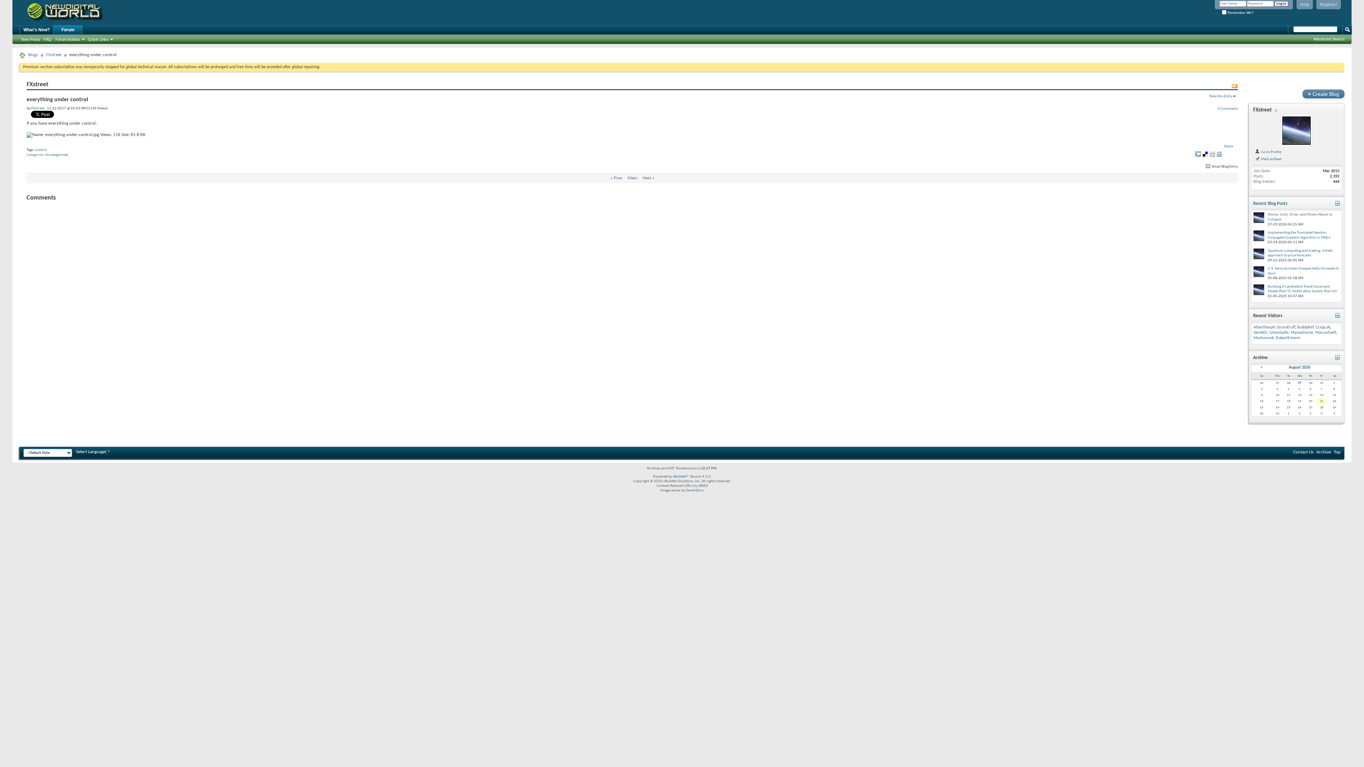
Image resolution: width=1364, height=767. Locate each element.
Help (1304, 4)
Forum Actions (67, 39)
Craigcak (1323, 327)
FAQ (48, 39)
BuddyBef (1305, 327)
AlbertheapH (1264, 327)
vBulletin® (681, 477)
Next (647, 178)
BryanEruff (1286, 327)
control (41, 150)
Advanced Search (1329, 39)
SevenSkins (695, 491)
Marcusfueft (1325, 333)
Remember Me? (1240, 13)
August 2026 (1299, 367)
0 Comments (1228, 109)
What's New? (36, 29)
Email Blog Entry (1224, 167)
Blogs (33, 55)
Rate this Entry (1221, 96)
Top (1337, 452)
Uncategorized (56, 155)
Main (632, 178)
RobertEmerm (1288, 338)
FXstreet (53, 55)
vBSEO (703, 486)
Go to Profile (1270, 152)
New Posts (30, 39)
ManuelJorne (1302, 333)
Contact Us (1303, 452)
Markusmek (1264, 338)
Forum (68, 29)
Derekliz (1260, 333)
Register (1328, 4)
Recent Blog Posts (1270, 203)
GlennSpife (1279, 333)
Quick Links (98, 39)
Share (1228, 146)
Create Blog (1323, 94)
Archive (1323, 452)
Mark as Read (1271, 159)
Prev (618, 178)
